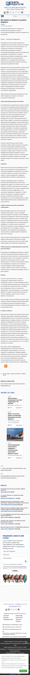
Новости (9, 396)
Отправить (15, 571)
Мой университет (11, 405)
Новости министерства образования (9, 504)
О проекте (6, 615)
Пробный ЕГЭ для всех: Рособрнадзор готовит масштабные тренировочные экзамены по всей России (15, 502)
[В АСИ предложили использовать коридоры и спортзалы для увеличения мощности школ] (15, 440)
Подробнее (19, 407)
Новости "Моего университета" (8, 498)
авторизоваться (5, 385)
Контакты (6, 617)
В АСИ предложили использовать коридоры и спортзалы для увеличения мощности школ (14, 449)
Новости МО (19, 617)
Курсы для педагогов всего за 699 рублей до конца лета (15, 527)
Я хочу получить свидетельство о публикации (13, 564)
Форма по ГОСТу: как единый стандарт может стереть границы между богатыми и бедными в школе (14, 508)
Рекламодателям (8, 619)
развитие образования (15, 373)
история (4, 373)
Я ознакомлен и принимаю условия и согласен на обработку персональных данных (15, 567)
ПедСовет (3, 24)
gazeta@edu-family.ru (20, 613)
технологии (23, 373)
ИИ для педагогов (5, 492)
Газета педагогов (11, 455)
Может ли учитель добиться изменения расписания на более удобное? (14, 416)
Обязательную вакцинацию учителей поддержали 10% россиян (15, 400)
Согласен (23, 670)
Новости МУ (19, 615)
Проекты (18, 621)
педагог (8, 373)
